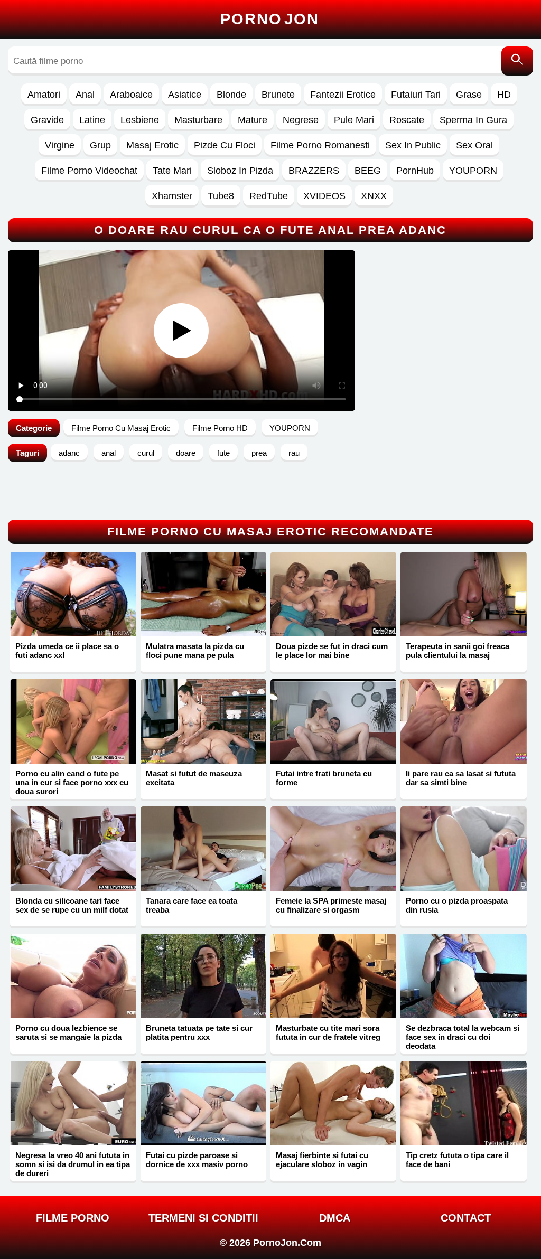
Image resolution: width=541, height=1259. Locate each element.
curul (145, 452)
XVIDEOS (324, 196)
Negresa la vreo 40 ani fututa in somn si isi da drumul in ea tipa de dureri (72, 1164)
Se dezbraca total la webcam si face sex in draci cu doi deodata (462, 1036)
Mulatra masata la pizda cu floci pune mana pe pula (195, 651)
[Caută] (517, 61)
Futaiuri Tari (416, 94)
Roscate (406, 120)
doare (185, 452)
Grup (100, 145)
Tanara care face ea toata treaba (191, 905)
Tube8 (221, 196)
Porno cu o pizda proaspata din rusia (457, 905)
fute (223, 452)
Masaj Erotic (152, 145)
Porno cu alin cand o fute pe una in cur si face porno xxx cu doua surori (71, 782)
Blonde (231, 94)
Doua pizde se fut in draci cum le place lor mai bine (332, 651)
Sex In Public (413, 145)
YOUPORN (473, 170)
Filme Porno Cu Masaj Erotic (121, 428)
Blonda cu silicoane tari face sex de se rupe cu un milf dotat (71, 905)
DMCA (334, 1218)
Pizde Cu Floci (224, 145)
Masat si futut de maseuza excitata (194, 778)
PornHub (415, 170)
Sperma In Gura (473, 120)
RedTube (268, 196)
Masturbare (198, 120)
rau (294, 452)
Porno (269, 19)
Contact (466, 1218)
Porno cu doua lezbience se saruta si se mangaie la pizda (68, 1032)
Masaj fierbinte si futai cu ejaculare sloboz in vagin (322, 1160)
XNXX (374, 196)
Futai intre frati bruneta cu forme (324, 778)
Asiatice (184, 94)
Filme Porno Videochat (89, 170)
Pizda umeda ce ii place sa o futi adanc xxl (67, 651)
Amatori (43, 94)
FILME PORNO (72, 1218)
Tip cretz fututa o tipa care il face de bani (457, 1160)
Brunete (278, 94)
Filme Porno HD (220, 428)
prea (259, 452)
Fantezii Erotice (343, 94)
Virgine (59, 145)
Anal (85, 94)
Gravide (47, 120)
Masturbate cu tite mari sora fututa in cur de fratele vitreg (328, 1032)
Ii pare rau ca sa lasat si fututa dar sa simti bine (461, 778)
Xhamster (172, 196)
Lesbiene (139, 120)
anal (108, 452)
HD (504, 94)
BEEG (368, 170)
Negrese (301, 120)
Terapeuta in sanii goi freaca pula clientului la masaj (457, 651)
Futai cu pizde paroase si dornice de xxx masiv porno (197, 1160)
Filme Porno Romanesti (320, 145)
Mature (252, 120)
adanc (69, 452)
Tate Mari (172, 170)
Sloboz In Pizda (240, 170)
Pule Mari (354, 120)
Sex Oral (474, 145)
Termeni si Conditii (203, 1218)
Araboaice (131, 94)
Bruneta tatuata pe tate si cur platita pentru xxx (199, 1032)
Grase (469, 94)
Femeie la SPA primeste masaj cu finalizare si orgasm (331, 905)
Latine (92, 120)
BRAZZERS (313, 170)
